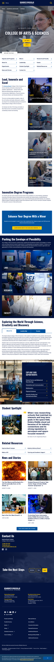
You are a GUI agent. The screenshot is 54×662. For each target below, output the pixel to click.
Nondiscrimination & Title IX (14, 648)
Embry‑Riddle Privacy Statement (26, 659)
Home (3, 8)
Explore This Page (9, 53)
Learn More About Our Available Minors (26, 228)
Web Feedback (43, 648)
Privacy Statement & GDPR (26, 648)
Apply (27, 45)
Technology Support (6, 649)
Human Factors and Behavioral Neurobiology (34, 381)
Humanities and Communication (35, 385)
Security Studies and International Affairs (31, 395)
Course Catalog (7, 634)
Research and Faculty (43, 58)
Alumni (5, 625)
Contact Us (22, 70)
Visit (39, 570)
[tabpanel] (27, 345)
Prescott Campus (8, 599)
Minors (21, 58)
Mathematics (29, 388)
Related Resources (42, 66)
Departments (5, 66)
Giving (5, 628)
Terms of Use (36, 648)
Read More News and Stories (27, 528)
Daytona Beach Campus (8, 448)
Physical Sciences (31, 391)
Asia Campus (31, 599)
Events (38, 62)
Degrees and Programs (8, 58)
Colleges (22, 8)
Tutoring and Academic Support (36, 452)
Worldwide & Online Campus (34, 594)
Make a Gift (5, 452)
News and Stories (7, 70)
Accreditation (31, 621)
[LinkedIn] (3, 549)
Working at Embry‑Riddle (33, 634)
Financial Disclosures (33, 628)
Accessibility (4, 648)
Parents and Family (8, 618)
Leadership (22, 62)
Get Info (27, 40)
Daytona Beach (7, 86)
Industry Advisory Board (34, 448)
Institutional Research (33, 631)
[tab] (9, 331)
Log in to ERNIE (9, 614)
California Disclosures (33, 637)
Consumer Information (33, 625)
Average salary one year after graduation (37, 179)
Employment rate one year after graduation (38, 151)
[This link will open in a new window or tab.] (5, 612)
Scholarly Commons (8, 631)
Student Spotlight (24, 66)
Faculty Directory (8, 621)
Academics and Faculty (12, 8)
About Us (4, 62)
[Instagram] (6, 549)
